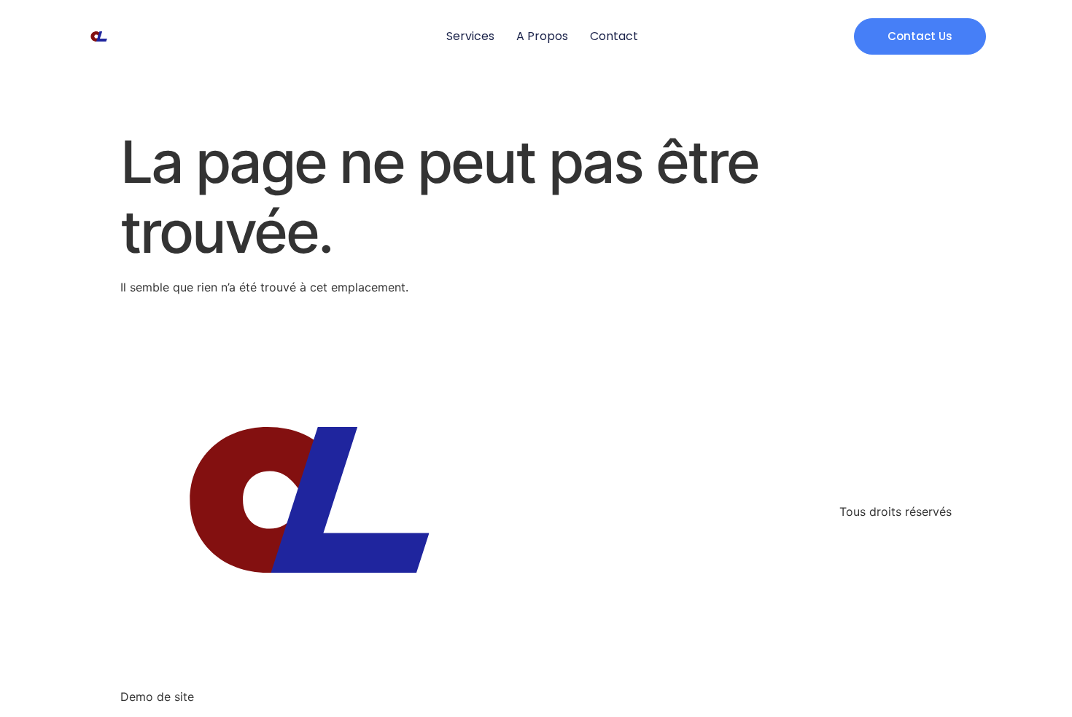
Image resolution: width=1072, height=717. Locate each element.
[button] (920, 36)
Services (470, 36)
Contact (614, 36)
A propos (542, 36)
